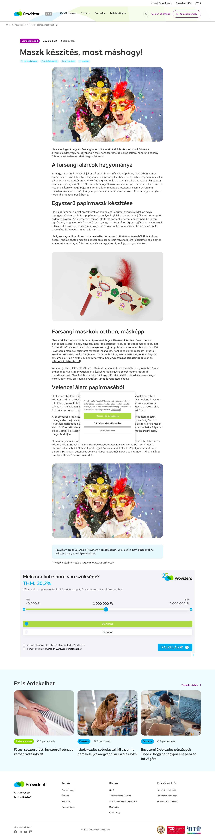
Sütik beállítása (107, 430)
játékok (85, 61)
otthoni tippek (30, 61)
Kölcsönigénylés (189, 14)
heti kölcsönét (107, 550)
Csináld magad (68, 13)
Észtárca (85, 13)
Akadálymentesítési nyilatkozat (123, 801)
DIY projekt (69, 61)
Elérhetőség (114, 812)
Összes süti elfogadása (107, 416)
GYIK (198, 3)
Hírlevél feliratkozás (161, 3)
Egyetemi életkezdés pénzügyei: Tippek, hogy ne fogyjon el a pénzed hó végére (168, 754)
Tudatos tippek (118, 13)
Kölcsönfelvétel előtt (166, 790)
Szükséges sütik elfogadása (107, 423)
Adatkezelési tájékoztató (120, 795)
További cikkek (190, 685)
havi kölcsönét (141, 550)
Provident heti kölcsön (167, 795)
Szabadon (100, 13)
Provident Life (183, 3)
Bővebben (115, 409)
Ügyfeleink (114, 807)
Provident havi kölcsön (167, 801)
